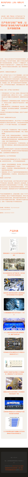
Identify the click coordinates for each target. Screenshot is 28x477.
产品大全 (12, 16)
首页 (8, 16)
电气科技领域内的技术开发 (11, 469)
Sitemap (21, 469)
